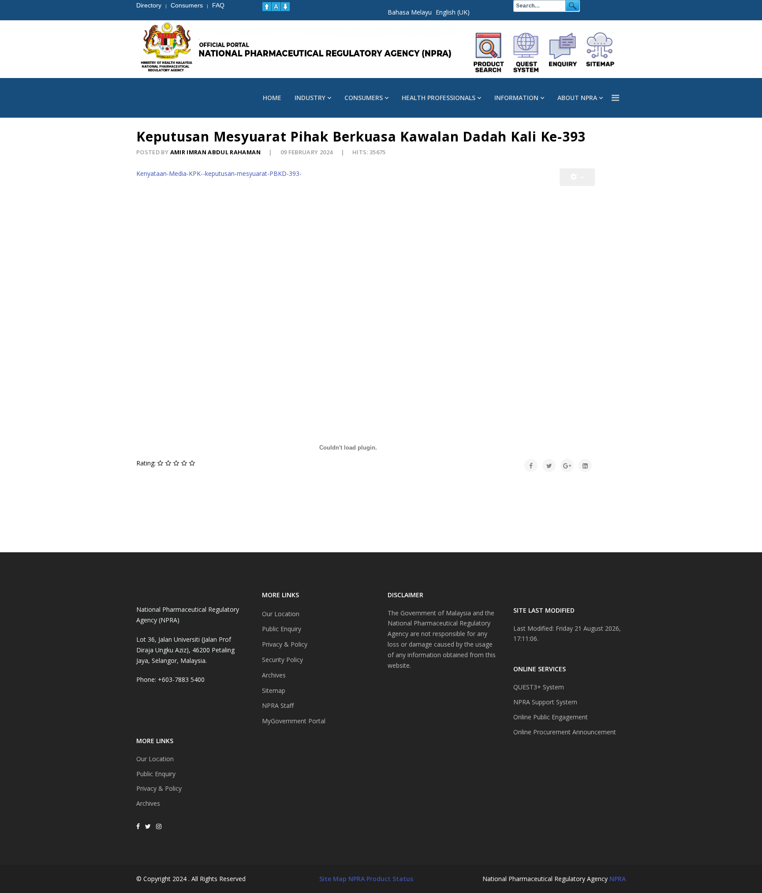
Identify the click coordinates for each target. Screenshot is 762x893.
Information (516, 97)
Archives (148, 803)
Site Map (333, 878)
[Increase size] (266, 6)
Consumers (363, 97)
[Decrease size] (285, 6)
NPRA (617, 878)
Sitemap (273, 690)
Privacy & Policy (159, 788)
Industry (310, 97)
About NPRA (577, 97)
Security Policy (282, 659)
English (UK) (453, 12)
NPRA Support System (545, 702)
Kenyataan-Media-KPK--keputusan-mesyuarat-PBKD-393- (219, 173)
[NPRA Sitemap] (600, 52)
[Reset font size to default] (276, 6)
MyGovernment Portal (293, 721)
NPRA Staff (278, 705)
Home (272, 97)
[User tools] (577, 177)
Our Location (155, 759)
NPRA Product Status (380, 878)
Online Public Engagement (550, 717)
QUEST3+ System (538, 687)
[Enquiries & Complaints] (563, 52)
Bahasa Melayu (410, 12)
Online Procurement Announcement (564, 732)
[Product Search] (489, 52)
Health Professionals (438, 97)
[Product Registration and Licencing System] (526, 52)
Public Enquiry (156, 774)
